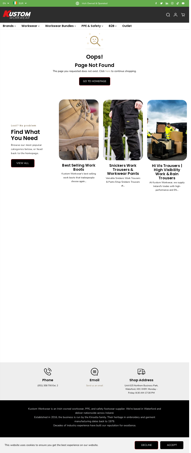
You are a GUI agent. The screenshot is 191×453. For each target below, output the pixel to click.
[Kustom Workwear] (17, 15)
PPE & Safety (92, 26)
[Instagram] (172, 3)
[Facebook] (156, 3)
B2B (112, 26)
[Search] (168, 14)
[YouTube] (183, 3)
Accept (172, 445)
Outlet (127, 26)
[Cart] (183, 14)
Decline (146, 445)
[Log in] (175, 14)
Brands (8, 26)
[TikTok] (178, 3)
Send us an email (94, 385)
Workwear (29, 26)
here (107, 71)
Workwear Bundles (59, 26)
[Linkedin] (167, 3)
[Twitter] (161, 3)
